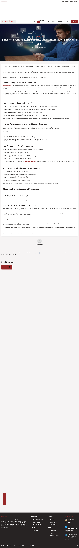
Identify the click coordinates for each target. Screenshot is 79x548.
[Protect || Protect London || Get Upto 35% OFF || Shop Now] (66, 520)
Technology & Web (39, 36)
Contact (53, 21)
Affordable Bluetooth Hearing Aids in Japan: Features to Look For (71, 536)
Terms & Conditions (54, 532)
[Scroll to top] (76, 544)
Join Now (74, 21)
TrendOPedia (36, 532)
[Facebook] (2, 1)
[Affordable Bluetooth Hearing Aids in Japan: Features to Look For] (66, 535)
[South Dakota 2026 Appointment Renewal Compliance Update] (66, 527)
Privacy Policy (60, 21)
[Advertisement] (39, 11)
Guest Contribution (37, 524)
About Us (52, 519)
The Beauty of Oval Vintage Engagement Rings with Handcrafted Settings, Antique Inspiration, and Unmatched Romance (19, 253)
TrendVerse (35, 530)
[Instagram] (6, 1)
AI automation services (15, 233)
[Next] (9, 267)
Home (34, 21)
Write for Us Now (53, 522)
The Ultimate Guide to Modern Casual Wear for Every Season (65, 252)
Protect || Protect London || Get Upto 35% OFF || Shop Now (71, 521)
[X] (4, 1)
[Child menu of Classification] (38, 22)
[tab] (4, 494)
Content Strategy (36, 522)
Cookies (51, 533)
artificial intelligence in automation (27, 233)
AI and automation (6, 233)
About (48, 21)
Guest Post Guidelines (38, 519)
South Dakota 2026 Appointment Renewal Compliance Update (71, 528)
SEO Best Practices (37, 521)
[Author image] (32, 47)
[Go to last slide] (4, 267)
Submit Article (53, 524)
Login (67, 21)
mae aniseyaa (37, 47)
